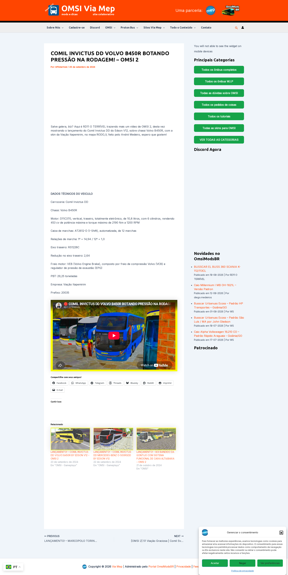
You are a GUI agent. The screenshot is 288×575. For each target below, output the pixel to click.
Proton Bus (128, 27)
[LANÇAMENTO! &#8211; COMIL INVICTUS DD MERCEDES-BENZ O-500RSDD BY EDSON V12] (113, 439)
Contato (206, 27)
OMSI (108, 27)
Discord (95, 27)
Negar (242, 563)
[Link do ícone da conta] (242, 27)
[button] (281, 532)
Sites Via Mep (153, 27)
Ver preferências (270, 563)
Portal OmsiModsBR (161, 566)
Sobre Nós (53, 27)
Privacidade (183, 566)
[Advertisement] (114, 97)
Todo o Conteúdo (181, 27)
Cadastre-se (77, 27)
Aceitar (215, 563)
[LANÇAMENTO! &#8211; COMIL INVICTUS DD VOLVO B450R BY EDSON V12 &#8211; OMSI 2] (70, 439)
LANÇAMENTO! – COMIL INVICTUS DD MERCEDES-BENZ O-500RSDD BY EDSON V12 (112, 455)
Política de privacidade (242, 570)
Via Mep (117, 566)
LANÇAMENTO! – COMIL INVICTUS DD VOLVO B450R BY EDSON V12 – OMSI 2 (70, 455)
